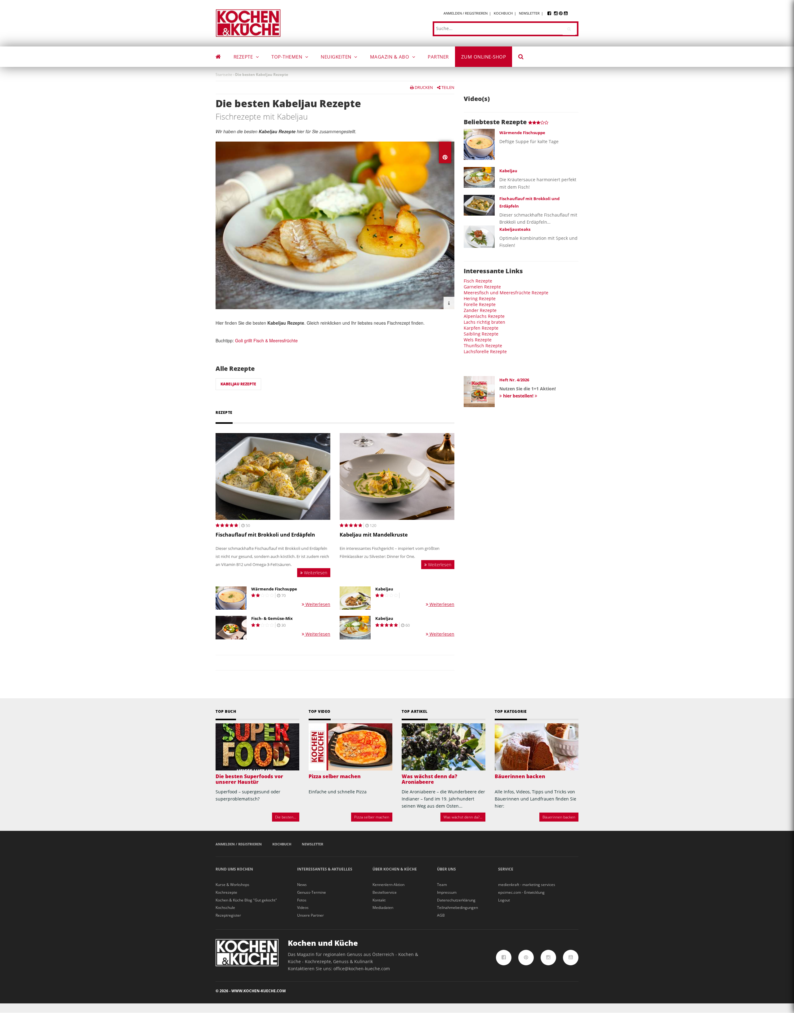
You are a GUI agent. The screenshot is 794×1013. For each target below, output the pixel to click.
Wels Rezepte (478, 340)
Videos (303, 907)
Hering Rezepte (480, 298)
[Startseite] (248, 23)
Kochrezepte (226, 892)
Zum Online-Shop (483, 57)
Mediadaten (382, 907)
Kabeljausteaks (514, 229)
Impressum (447, 892)
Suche (525, 57)
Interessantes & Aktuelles (324, 869)
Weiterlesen (315, 573)
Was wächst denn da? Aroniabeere (429, 779)
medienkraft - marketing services (526, 884)
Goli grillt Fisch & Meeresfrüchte (266, 340)
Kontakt (379, 900)
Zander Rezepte (480, 310)
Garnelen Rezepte (482, 287)
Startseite (224, 74)
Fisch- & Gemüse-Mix (272, 618)
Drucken (423, 87)
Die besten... (285, 817)
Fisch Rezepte (478, 281)
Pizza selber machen (335, 776)
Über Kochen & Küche (394, 869)
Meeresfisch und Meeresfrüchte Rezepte (506, 293)
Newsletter (529, 13)
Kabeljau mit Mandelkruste (374, 535)
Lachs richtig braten (484, 322)
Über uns (446, 869)
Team (442, 884)
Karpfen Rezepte (481, 328)
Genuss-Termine (311, 892)
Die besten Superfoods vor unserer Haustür (249, 779)
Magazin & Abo (390, 57)
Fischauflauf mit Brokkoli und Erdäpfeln (265, 535)
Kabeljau (384, 589)
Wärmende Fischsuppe (274, 589)
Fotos (301, 900)
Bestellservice (384, 892)
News (302, 884)
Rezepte (244, 57)
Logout (504, 900)
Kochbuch (503, 13)
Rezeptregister (228, 915)
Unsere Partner (310, 915)
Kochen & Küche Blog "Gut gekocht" (246, 900)
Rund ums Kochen (234, 869)
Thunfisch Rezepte (483, 346)
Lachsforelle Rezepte (485, 351)
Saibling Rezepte (481, 334)
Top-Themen (287, 57)
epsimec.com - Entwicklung (521, 892)
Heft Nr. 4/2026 (514, 380)
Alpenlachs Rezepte (484, 316)
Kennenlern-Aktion (388, 884)
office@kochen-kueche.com (361, 968)
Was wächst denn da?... (463, 817)
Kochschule (225, 907)
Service (505, 869)
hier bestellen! (518, 396)
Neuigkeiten (337, 57)
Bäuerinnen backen (520, 776)
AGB (441, 915)
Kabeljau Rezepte (238, 384)
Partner (438, 57)
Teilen (447, 87)
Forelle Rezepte (480, 304)
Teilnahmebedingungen (457, 907)
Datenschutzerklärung (456, 900)
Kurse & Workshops (232, 884)
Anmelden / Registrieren (466, 13)
